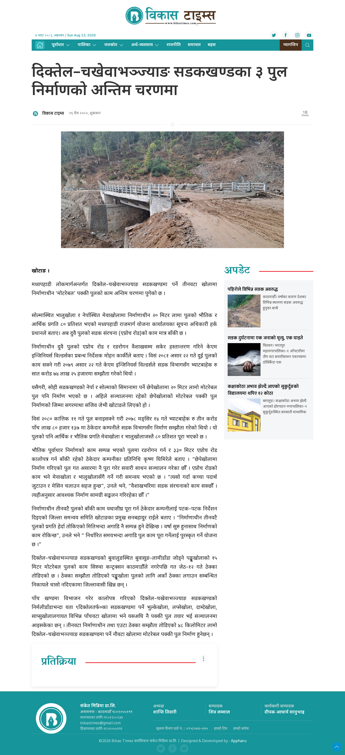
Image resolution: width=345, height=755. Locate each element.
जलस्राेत (110, 45)
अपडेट (237, 271)
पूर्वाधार (58, 45)
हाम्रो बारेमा (241, 728)
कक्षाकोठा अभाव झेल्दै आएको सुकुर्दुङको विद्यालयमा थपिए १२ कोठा (263, 390)
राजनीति (174, 45)
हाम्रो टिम (220, 728)
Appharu (238, 741)
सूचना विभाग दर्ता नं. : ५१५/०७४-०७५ (182, 728)
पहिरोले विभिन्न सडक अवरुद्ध (253, 289)
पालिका (84, 45)
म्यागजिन (290, 45)
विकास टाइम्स (53, 113)
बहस (212, 45)
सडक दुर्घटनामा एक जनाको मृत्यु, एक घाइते (265, 338)
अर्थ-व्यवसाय (142, 45)
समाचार (194, 45)
